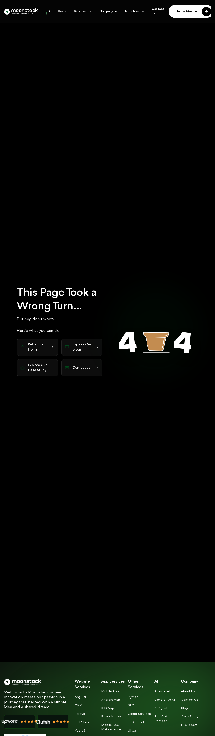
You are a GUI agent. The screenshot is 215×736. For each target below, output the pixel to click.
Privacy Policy (78, 369)
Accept (95, 392)
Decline (119, 392)
